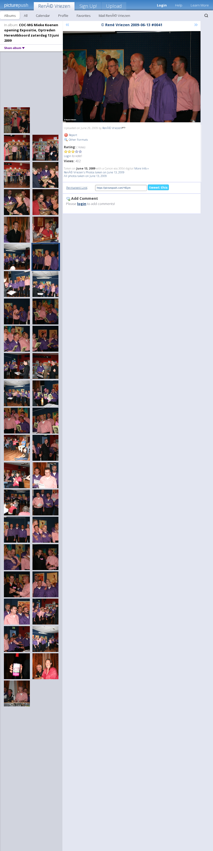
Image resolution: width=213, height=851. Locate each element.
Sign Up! (88, 6)
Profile (63, 15)
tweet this (158, 187)
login (81, 203)
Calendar (43, 15)
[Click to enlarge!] (132, 76)
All (26, 15)
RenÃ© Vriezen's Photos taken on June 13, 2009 (94, 172)
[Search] (206, 15)
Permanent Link (76, 187)
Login (67, 156)
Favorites (83, 15)
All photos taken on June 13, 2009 (85, 176)
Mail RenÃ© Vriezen (114, 15)
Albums (10, 15)
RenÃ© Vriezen (54, 6)
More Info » (141, 168)
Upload (114, 6)
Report (72, 135)
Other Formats (78, 139)
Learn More (200, 5)
